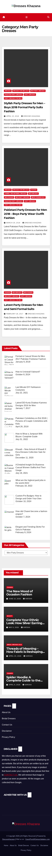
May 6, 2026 (14, 627)
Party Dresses (29, 94)
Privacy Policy (8, 737)
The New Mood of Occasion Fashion (19, 592)
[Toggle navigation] (26, 17)
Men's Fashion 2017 (38, 197)
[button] (48, 17)
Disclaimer (7, 731)
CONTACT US (10, 775)
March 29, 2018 (13, 223)
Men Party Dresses (38, 90)
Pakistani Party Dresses (13, 94)
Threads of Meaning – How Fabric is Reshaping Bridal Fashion (24, 652)
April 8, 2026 (15, 685)
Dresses (8, 90)
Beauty (9, 616)
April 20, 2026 (15, 656)
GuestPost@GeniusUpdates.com (37, 839)
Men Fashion (9, 197)
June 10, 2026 (15, 599)
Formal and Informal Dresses (16, 193)
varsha (28, 599)
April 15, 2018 (12, 116)
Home (6, 845)
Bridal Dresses (9, 718)
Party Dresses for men (13, 98)
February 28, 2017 (15, 314)
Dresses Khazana (31, 116)
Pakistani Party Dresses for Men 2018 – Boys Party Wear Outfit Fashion (25, 214)
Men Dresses (33, 193)
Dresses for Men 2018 (21, 90)
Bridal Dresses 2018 (14, 644)
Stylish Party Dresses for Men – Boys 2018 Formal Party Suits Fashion (24, 107)
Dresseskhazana (8, 839)
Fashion (33, 189)
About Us (6, 712)
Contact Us (7, 725)
